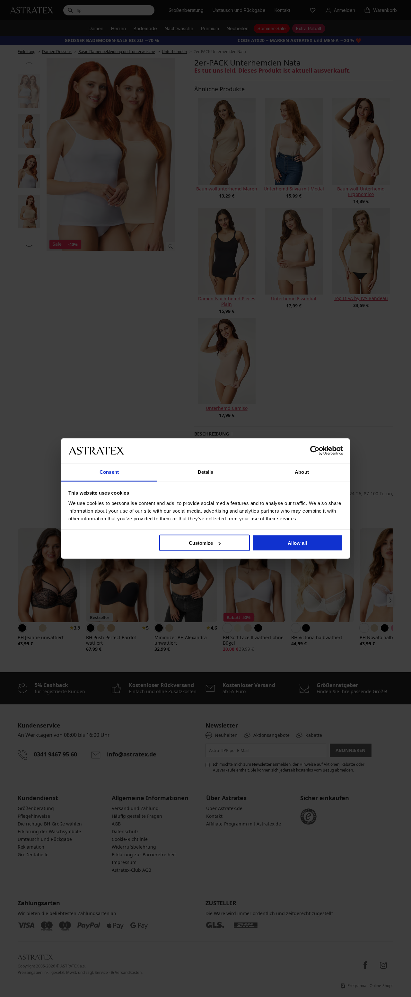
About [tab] (302, 471)
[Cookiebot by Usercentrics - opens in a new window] (315, 450)
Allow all (297, 543)
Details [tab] (206, 471)
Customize (201, 543)
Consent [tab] (109, 471)
